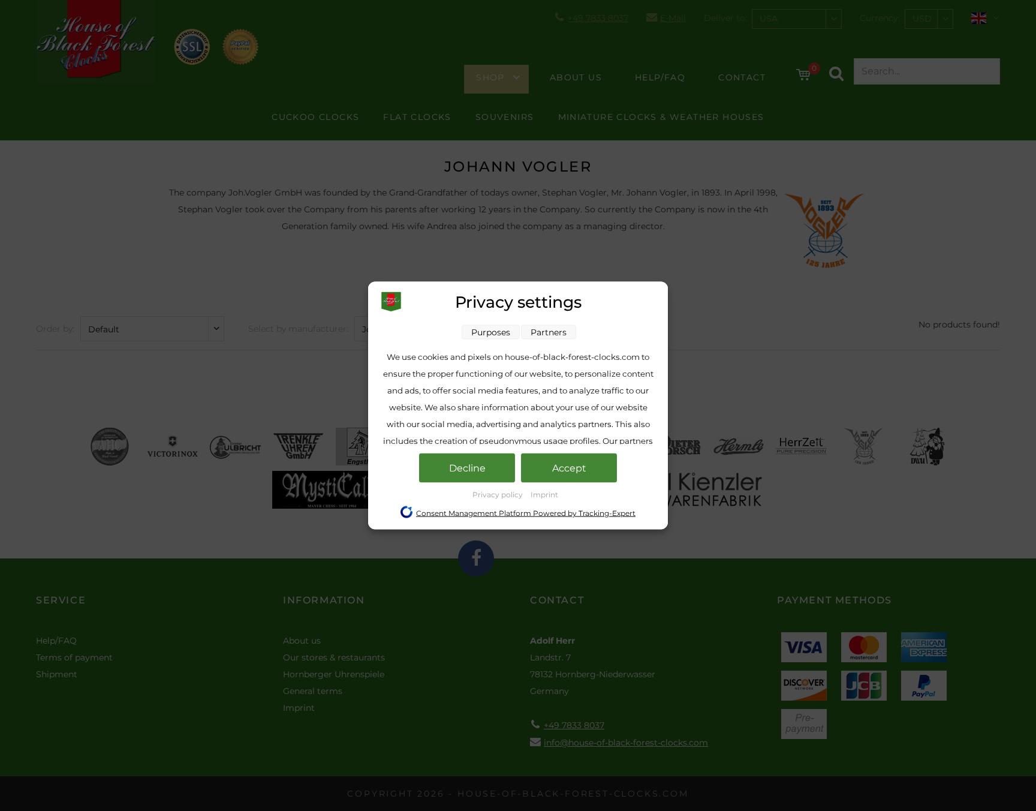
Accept (569, 468)
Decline (467, 468)
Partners (549, 332)
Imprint (544, 494)
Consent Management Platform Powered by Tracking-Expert (526, 513)
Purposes (490, 332)
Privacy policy (498, 494)
